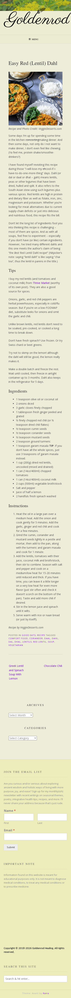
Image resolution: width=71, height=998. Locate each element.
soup (51, 641)
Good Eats (29, 635)
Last (39, 823)
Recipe (41, 635)
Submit (11, 847)
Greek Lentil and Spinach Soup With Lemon (16, 672)
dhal (18, 641)
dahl (55, 638)
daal (47, 638)
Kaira (46, 993)
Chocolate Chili (53, 666)
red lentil (39, 641)
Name (10, 811)
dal (11, 641)
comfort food (18, 638)
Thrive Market (41, 283)
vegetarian (16, 645)
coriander (36, 638)
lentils (27, 641)
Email (9, 830)
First (6, 823)
